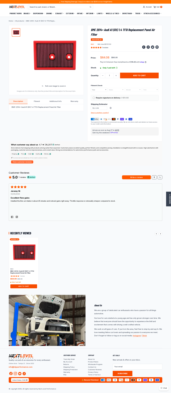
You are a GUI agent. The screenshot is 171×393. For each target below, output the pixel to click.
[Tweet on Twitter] (152, 47)
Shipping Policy (68, 367)
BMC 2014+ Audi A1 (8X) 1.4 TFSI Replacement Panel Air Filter (22, 272)
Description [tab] (18, 101)
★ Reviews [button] (170, 199)
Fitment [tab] (37, 101)
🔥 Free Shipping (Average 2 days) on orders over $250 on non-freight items (85, 2)
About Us (91, 359)
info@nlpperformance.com (20, 367)
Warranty (66, 372)
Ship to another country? (100, 113)
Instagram (137, 335)
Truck (137, 13)
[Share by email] (157, 47)
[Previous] (156, 233)
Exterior (70, 13)
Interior (89, 13)
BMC (92, 44)
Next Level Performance (47, 389)
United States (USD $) (20, 380)
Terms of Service (94, 375)
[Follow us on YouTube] (19, 373)
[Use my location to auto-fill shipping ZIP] (111, 108)
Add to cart (139, 75)
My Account (67, 362)
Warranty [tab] (74, 101)
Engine (49, 13)
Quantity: (95, 75)
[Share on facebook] (12, 217)
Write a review (136, 177)
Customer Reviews (95, 369)
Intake (80, 13)
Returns (66, 364)
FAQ (64, 375)
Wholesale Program (95, 364)
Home (11, 21)
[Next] (160, 233)
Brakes (27, 13)
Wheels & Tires (112, 13)
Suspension (38, 13)
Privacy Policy (93, 372)
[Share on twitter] (16, 217)
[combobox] (99, 90)
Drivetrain (127, 13)
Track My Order (69, 359)
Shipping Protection (70, 369)
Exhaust (58, 13)
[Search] (90, 7)
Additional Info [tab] (56, 101)
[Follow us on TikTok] (24, 373)
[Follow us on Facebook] (11, 374)
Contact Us (92, 367)
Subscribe (122, 373)
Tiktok (144, 335)
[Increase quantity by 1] (116, 75)
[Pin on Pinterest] (148, 47)
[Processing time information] (117, 68)
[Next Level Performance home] (21, 356)
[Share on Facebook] (143, 47)
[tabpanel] (46, 107)
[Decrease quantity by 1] (102, 75)
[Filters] (154, 177)
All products (19, 21)
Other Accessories (152, 13)
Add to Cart (23, 286)
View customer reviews (22, 162)
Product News (16, 13)
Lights (99, 13)
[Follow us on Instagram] (15, 374)
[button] (96, 47)
